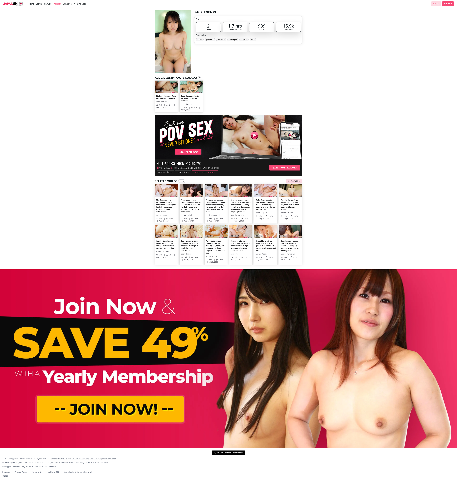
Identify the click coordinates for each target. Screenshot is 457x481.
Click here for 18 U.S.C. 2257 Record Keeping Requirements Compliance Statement (83, 459)
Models (57, 4)
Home (31, 4)
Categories (67, 4)
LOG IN (436, 4)
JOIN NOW (448, 4)
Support (7, 472)
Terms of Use (39, 472)
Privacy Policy (22, 472)
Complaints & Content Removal (78, 472)
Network (48, 4)
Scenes (39, 4)
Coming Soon (80, 4)
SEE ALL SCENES (294, 181)
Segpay (25, 466)
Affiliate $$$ (55, 472)
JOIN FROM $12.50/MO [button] (285, 167)
